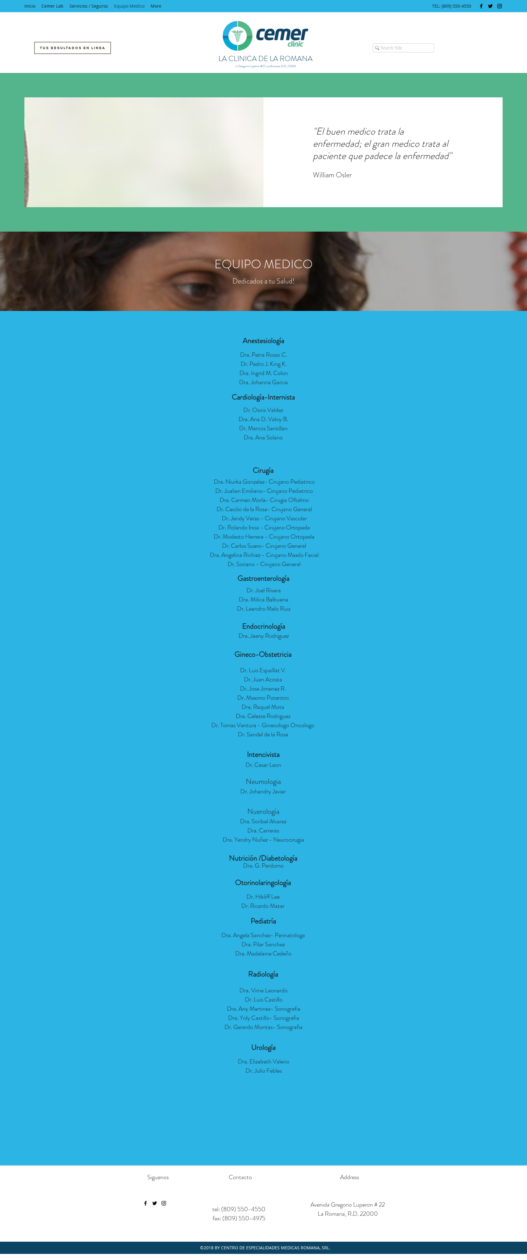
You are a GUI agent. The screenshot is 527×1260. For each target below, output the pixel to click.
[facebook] (481, 6)
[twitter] (490, 6)
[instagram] (500, 6)
